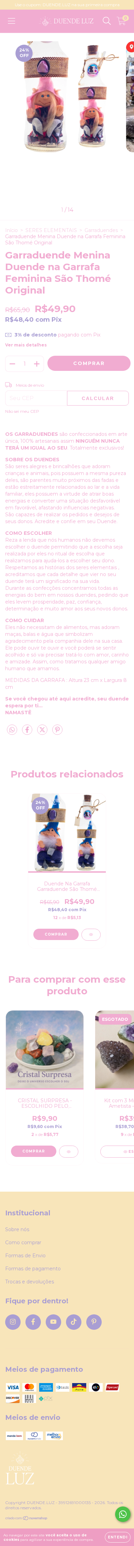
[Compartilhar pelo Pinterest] (57, 732)
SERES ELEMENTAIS (51, 230)
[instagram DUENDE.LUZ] (13, 1322)
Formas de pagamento (33, 1269)
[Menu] (11, 21)
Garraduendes (101, 230)
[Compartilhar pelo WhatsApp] (12, 730)
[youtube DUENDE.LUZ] (53, 1322)
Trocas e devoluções (29, 1282)
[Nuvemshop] (26, 1519)
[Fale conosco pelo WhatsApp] (123, 1514)
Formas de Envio (25, 1255)
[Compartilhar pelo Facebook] (28, 732)
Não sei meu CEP (22, 411)
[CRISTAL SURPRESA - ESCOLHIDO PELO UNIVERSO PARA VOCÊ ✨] (68, 1152)
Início (11, 230)
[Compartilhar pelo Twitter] (43, 732)
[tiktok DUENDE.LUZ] (73, 1322)
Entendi (117, 1537)
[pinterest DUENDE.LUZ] (94, 1322)
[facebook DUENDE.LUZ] (33, 1322)
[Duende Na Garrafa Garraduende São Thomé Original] (91, 935)
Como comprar (23, 1242)
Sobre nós (17, 1229)
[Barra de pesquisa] (107, 21)
